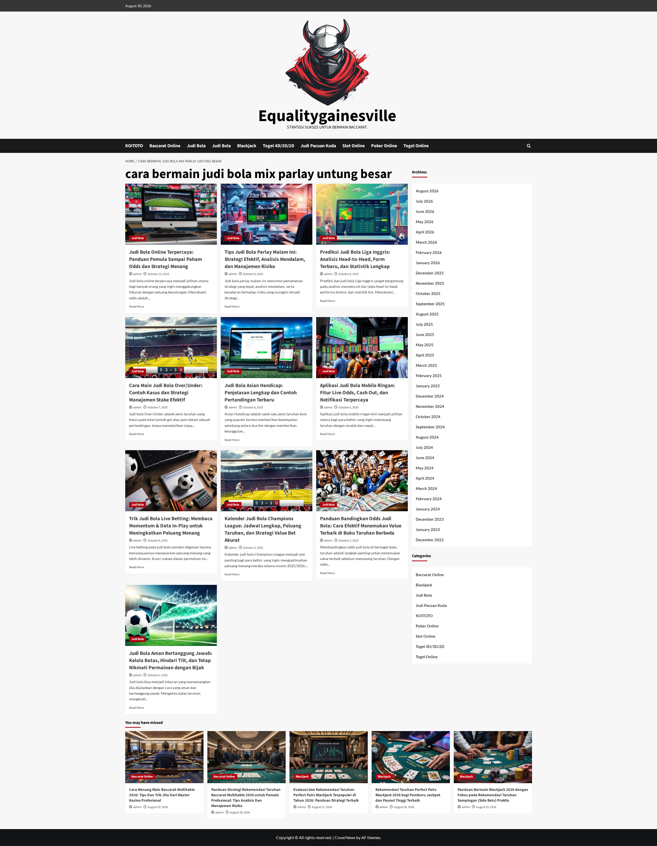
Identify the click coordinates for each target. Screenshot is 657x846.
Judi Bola (196, 146)
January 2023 (428, 529)
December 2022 (430, 539)
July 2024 (424, 447)
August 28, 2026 (240, 812)
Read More (136, 306)
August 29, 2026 (158, 807)
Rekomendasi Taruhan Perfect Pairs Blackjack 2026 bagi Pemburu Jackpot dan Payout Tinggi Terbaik (407, 795)
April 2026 (425, 232)
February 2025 (429, 375)
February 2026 (429, 252)
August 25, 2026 (486, 807)
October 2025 (428, 293)
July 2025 (424, 324)
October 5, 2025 (349, 407)
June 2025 (425, 334)
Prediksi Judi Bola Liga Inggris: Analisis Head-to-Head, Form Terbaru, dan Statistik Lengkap (355, 259)
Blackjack (246, 146)
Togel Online (416, 146)
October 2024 (428, 416)
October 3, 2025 (253, 548)
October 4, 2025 (158, 540)
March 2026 (426, 242)
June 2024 (425, 457)
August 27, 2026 (322, 807)
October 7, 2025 (158, 407)
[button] (529, 145)
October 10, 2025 (158, 274)
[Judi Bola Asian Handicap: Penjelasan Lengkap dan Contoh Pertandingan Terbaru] (266, 347)
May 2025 (424, 344)
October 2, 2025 (349, 540)
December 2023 (430, 519)
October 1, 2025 (158, 675)
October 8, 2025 (349, 274)
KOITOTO (134, 146)
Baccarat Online (164, 146)
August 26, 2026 (404, 807)
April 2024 (425, 478)
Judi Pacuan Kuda (318, 146)
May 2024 (424, 468)
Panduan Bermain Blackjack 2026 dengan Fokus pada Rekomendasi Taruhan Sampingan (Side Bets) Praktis (493, 795)
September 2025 (430, 303)
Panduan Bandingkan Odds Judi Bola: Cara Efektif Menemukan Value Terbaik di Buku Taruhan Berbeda (360, 526)
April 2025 (425, 355)
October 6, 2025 (253, 407)
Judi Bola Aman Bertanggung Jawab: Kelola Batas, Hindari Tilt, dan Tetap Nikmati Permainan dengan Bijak (170, 660)
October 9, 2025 (253, 274)
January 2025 (428, 385)
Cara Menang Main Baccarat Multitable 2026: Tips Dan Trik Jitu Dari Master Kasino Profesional (162, 795)
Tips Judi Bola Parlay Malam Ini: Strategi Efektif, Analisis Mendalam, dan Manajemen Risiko (265, 259)
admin (137, 274)
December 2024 (430, 396)
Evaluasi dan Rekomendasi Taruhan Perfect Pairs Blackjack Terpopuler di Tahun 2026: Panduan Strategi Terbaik (326, 795)
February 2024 (429, 498)
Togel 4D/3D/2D (278, 146)
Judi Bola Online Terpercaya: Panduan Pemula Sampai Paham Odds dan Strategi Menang (165, 259)
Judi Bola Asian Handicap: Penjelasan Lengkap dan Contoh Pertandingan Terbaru (261, 393)
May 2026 (424, 221)
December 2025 (430, 273)
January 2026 (428, 262)
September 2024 (430, 427)
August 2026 (427, 191)
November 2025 (430, 283)
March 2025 (426, 365)
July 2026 (424, 201)
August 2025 (427, 314)
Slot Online (353, 146)
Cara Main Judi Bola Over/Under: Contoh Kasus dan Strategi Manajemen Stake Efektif (165, 393)
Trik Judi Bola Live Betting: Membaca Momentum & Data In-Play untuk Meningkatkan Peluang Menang (170, 526)
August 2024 (427, 437)
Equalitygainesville (327, 116)
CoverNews (345, 837)
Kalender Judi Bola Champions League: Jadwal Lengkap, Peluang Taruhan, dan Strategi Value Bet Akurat (263, 529)
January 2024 (428, 509)
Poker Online (384, 146)
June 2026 (425, 211)
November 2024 (430, 406)
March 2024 (426, 488)
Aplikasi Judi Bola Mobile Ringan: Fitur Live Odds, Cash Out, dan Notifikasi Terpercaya (357, 393)
